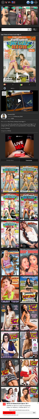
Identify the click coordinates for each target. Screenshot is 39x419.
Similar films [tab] (10, 160)
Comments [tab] (29, 160)
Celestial (7, 128)
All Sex (9, 131)
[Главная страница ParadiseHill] (8, 2)
